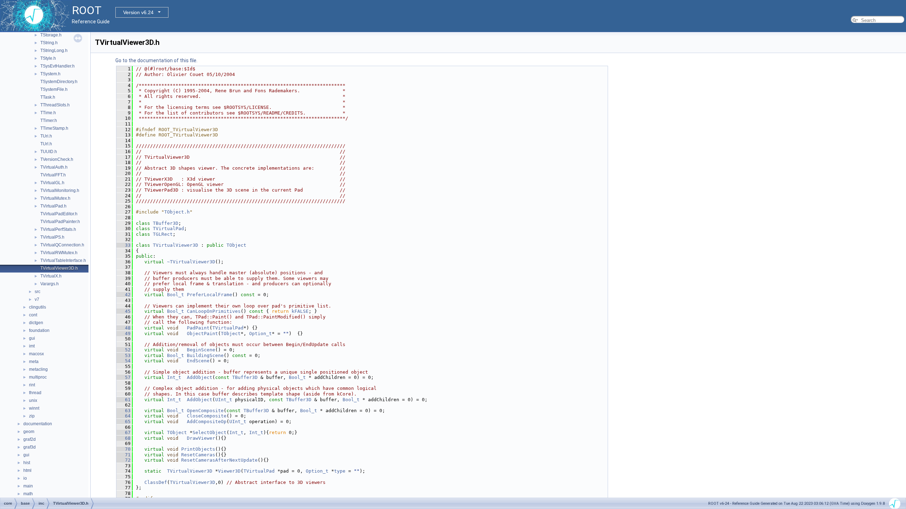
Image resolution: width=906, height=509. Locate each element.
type (339, 471)
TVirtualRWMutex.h (59, 252)
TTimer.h (48, 120)
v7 (37, 299)
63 (123, 410)
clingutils (37, 307)
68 (123, 438)
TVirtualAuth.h (54, 167)
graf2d (29, 439)
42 (123, 294)
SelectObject (209, 432)
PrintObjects (198, 449)
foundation (39, 330)
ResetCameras (198, 454)
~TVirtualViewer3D (191, 261)
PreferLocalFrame (209, 294)
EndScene (198, 360)
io (25, 478)
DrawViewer (201, 438)
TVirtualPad (168, 228)
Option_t (260, 333)
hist (26, 462)
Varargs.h (49, 283)
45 (123, 311)
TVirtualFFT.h (53, 174)
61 (123, 399)
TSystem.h (50, 73)
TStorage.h (51, 35)
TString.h (49, 42)
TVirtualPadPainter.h (60, 221)
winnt (34, 408)
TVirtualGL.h (52, 182)
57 (123, 377)
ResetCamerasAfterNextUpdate (219, 460)
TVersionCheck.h (56, 159)
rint (32, 384)
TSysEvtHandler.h (57, 66)
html (27, 470)
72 (123, 460)
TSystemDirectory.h (59, 81)
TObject (236, 245)
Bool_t (175, 294)
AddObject (199, 377)
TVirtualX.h (51, 276)
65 (123, 421)
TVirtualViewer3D (175, 245)
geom (28, 431)
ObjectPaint (202, 333)
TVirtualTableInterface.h (63, 260)
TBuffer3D (165, 223)
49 (123, 333)
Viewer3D (229, 471)
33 (123, 245)
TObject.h (177, 212)
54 (123, 360)
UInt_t (223, 399)
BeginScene (201, 349)
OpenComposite (205, 410)
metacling (38, 369)
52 (123, 349)
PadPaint (198, 327)
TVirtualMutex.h (55, 198)
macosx (36, 353)
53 (123, 355)
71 (123, 454)
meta (34, 361)
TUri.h (46, 136)
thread (35, 392)
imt (32, 346)
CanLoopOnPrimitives (214, 311)
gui (32, 338)
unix (33, 400)
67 (123, 432)
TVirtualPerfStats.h (58, 229)
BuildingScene (205, 355)
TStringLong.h (54, 50)
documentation (37, 423)
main (28, 486)
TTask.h (47, 97)
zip (32, 416)
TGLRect (163, 234)
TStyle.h (48, 58)
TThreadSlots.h (55, 105)
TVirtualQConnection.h (62, 244)
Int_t (174, 377)
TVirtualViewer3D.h (59, 268)
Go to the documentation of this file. (156, 60)
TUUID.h (48, 151)
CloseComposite (206, 416)
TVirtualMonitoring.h (59, 190)
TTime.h (48, 112)
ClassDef (155, 482)
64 (123, 416)
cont (33, 314)
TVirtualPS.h (52, 237)
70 (123, 449)
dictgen (36, 322)
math (28, 493)
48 (123, 327)
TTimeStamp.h (54, 128)
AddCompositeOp (206, 421)
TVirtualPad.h (53, 206)
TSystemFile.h (54, 89)
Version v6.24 (138, 12)
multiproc (38, 377)
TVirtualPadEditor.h (59, 213)
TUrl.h (46, 143)
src (37, 291)
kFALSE (300, 311)
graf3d (29, 447)
